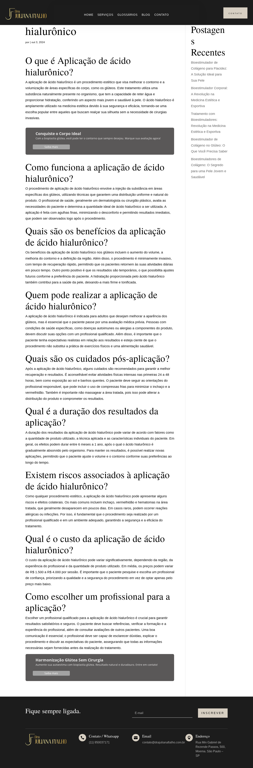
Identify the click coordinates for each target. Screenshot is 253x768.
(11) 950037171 (99, 742)
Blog (146, 15)
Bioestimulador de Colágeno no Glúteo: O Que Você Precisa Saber (209, 145)
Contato (161, 15)
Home (88, 15)
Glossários (127, 15)
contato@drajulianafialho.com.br (163, 742)
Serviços (105, 15)
